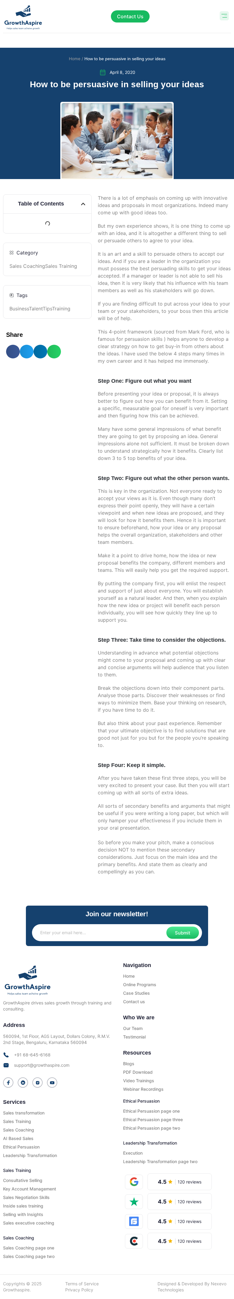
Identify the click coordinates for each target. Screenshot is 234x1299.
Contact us (134, 1001)
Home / (76, 58)
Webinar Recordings (143, 1089)
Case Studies (136, 993)
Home (129, 976)
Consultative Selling (22, 1180)
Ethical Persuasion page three (153, 1119)
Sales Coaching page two (29, 1256)
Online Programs (139, 984)
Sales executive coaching (28, 1222)
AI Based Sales (18, 1138)
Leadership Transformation (30, 1155)
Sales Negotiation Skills (26, 1197)
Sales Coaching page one (28, 1247)
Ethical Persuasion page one (151, 1111)
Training (61, 309)
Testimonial (134, 1036)
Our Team (133, 1028)
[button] (224, 16)
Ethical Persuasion (21, 1146)
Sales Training (61, 266)
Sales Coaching (27, 266)
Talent (36, 309)
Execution (133, 1153)
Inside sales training (23, 1205)
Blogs (128, 1063)
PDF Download (138, 1072)
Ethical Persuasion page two (151, 1128)
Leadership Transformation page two (160, 1161)
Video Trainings (138, 1080)
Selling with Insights (23, 1214)
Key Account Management (29, 1188)
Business (19, 309)
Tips (47, 309)
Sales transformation (23, 1112)
